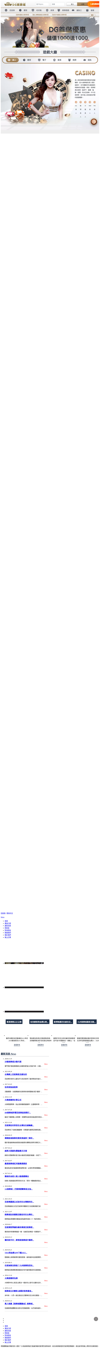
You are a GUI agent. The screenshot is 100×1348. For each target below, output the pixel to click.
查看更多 (17, 1045)
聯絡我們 (8, 932)
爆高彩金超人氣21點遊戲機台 (17, 1176)
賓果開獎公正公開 (14, 1022)
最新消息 (8, 925)
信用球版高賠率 (11, 1087)
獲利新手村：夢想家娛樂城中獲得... (19, 1240)
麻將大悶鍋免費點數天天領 (16, 1151)
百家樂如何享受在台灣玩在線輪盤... (19, 1125)
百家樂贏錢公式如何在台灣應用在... (19, 1202)
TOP (96, 1319)
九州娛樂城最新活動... (87, 1022)
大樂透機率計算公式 (13, 1100)
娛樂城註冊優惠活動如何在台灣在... (19, 1215)
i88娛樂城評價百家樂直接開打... (18, 1113)
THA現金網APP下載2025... (16, 1253)
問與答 (7, 928)
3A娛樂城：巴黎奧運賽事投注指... (19, 1189)
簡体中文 (10, 913)
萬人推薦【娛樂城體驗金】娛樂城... (19, 1304)
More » (46, 1064)
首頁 (6, 921)
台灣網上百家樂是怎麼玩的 (16, 1074)
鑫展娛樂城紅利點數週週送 (16, 1164)
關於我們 (8, 935)
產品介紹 (8, 923)
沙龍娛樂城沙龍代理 (13, 1062)
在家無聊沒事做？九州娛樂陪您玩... (19, 1265)
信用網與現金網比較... (39, 1022)
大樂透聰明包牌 (11, 1278)
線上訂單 (8, 937)
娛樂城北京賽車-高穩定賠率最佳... (19, 1291)
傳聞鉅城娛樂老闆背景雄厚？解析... (19, 1138)
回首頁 (3, 913)
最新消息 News (8, 1054)
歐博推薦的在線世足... (63, 1022)
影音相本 (8, 930)
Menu (2, 917)
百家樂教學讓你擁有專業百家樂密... (19, 1227)
